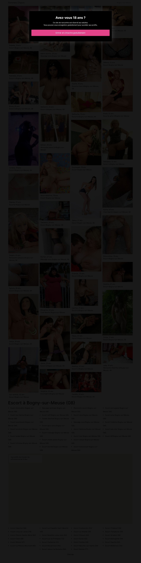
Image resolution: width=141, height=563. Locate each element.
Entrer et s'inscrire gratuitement (70, 33)
